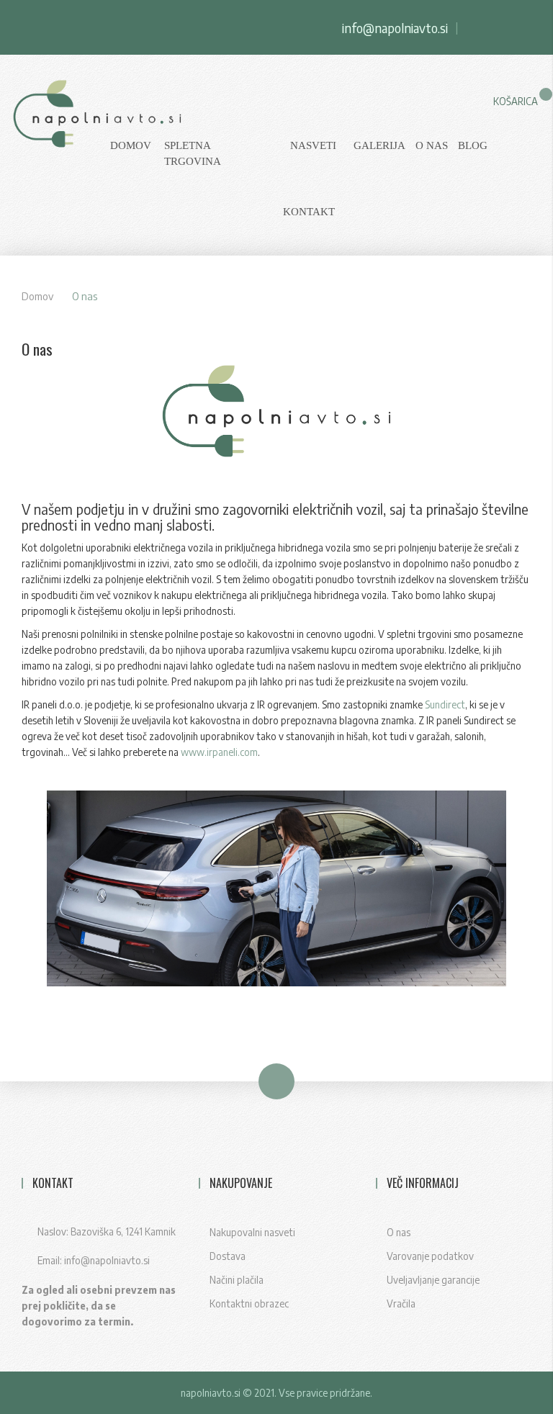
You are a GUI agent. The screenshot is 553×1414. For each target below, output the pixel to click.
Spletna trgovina (192, 153)
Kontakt (309, 211)
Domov (37, 295)
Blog (472, 145)
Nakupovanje (241, 1183)
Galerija (379, 145)
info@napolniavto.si (395, 27)
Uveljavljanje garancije (433, 1280)
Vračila (401, 1303)
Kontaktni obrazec (249, 1303)
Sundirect (445, 704)
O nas (431, 145)
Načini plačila (237, 1280)
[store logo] (49, 121)
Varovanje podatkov (430, 1256)
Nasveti (313, 145)
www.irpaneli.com (219, 752)
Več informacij (423, 1183)
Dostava (228, 1256)
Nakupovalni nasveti (252, 1232)
